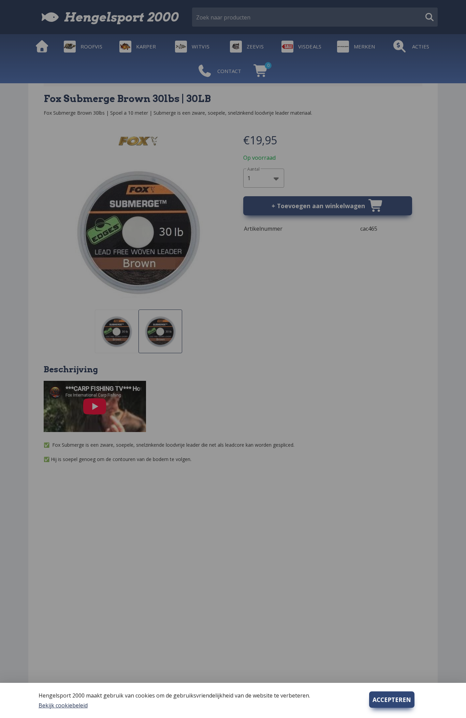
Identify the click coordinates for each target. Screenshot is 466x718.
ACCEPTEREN (392, 699)
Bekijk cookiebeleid (63, 705)
